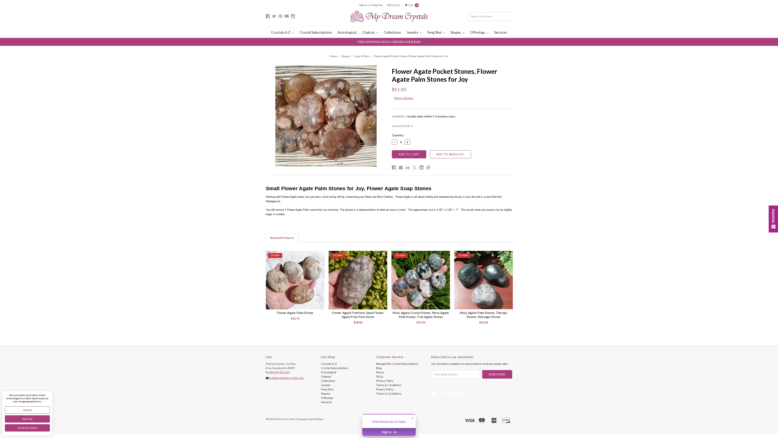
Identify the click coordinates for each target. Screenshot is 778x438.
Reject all (27, 418)
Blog (379, 368)
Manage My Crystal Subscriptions (397, 363)
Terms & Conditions (388, 385)
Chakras (368, 32)
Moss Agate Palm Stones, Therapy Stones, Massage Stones (484, 315)
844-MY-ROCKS (279, 372)
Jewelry (413, 32)
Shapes (456, 32)
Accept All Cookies (27, 427)
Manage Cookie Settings (310, 419)
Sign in (363, 5)
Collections (392, 32)
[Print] (408, 167)
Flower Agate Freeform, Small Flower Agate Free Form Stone (358, 315)
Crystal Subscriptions (315, 32)
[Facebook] (394, 167)
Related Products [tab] (282, 237)
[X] (415, 167)
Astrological (347, 32)
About (380, 372)
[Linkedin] (421, 167)
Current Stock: (402, 126)
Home (333, 56)
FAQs (379, 376)
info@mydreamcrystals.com (286, 378)
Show (773, 219)
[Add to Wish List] (319, 255)
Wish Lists (393, 5)
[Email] (401, 167)
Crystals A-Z (281, 32)
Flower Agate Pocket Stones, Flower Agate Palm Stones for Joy (411, 56)
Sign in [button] (387, 432)
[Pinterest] (428, 167)
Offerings (478, 32)
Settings (27, 409)
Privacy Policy (384, 380)
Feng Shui (434, 32)
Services (500, 32)
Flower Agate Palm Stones (295, 313)
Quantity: (398, 135)
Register (377, 5)
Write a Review (403, 98)
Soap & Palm (361, 56)
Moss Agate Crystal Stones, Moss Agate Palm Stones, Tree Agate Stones (420, 315)
